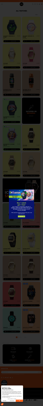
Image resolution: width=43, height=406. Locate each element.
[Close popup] (33, 188)
